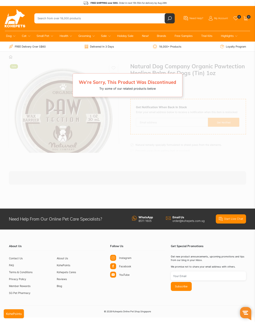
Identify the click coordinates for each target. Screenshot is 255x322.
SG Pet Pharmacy (19, 292)
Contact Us (16, 258)
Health (64, 36)
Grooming (84, 36)
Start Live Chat (233, 219)
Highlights (227, 36)
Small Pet (43, 36)
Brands (161, 36)
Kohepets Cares (66, 272)
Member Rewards (19, 286)
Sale (104, 36)
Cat (24, 36)
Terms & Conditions (20, 272)
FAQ (11, 265)
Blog (59, 286)
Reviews (62, 279)
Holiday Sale (125, 36)
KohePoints (63, 265)
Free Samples (184, 36)
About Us (62, 258)
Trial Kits (206, 36)
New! (145, 36)
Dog (9, 36)
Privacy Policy (17, 279)
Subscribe (181, 286)
